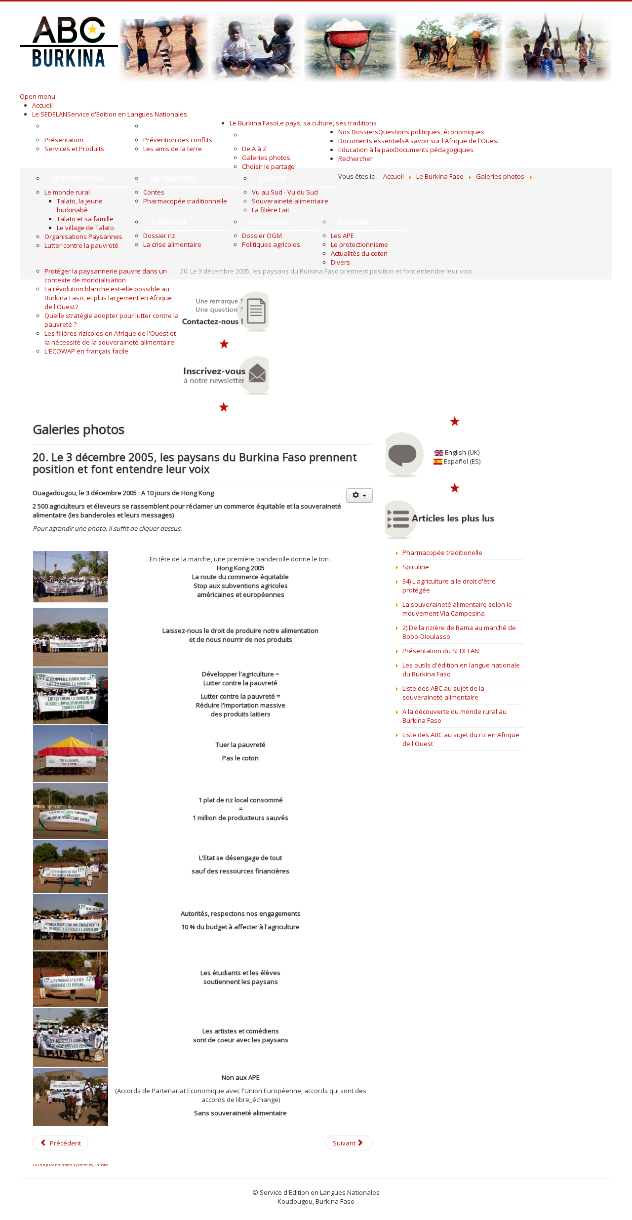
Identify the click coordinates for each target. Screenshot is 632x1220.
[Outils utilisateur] (359, 495)
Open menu (37, 96)
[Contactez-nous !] (224, 311)
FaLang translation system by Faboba (71, 1164)
